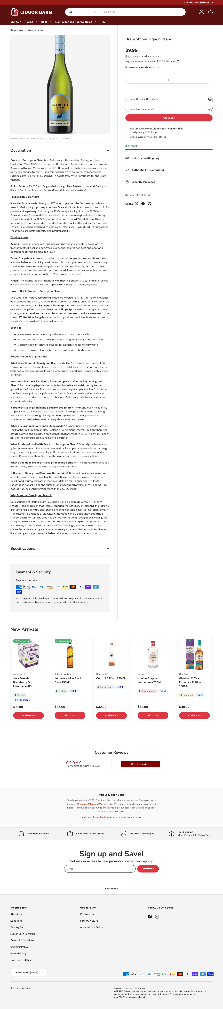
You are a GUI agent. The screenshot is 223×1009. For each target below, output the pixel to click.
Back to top (111, 888)
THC (103, 22)
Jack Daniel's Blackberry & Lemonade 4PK (22, 682)
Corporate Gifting (21, 960)
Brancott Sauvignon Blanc (31, 30)
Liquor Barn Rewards (22, 934)
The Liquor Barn (25, 988)
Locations (16, 920)
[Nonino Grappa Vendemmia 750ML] (153, 654)
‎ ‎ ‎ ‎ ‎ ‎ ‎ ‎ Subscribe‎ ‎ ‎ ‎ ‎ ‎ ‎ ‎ (148, 868)
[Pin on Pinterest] (149, 203)
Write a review (140, 764)
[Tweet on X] (136, 203)
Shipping (130, 56)
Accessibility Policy (91, 927)
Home (13, 30)
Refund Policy (18, 953)
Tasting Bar (17, 927)
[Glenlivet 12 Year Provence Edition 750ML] (194, 654)
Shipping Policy (19, 947)
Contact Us (87, 914)
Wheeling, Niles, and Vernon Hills (94, 803)
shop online (127, 817)
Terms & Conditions (22, 940)
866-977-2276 (89, 920)
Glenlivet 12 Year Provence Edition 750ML (190, 682)
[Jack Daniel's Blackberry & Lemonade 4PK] (28, 654)
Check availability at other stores (148, 136)
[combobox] (125, 12)
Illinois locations (108, 817)
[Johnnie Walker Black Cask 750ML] (70, 654)
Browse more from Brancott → (142, 67)
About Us (16, 914)
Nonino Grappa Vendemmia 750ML (150, 680)
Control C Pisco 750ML (111, 678)
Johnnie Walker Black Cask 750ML (68, 680)
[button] (210, 11)
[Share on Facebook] (143, 203)
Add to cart (169, 117)
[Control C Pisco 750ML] (111, 654)
